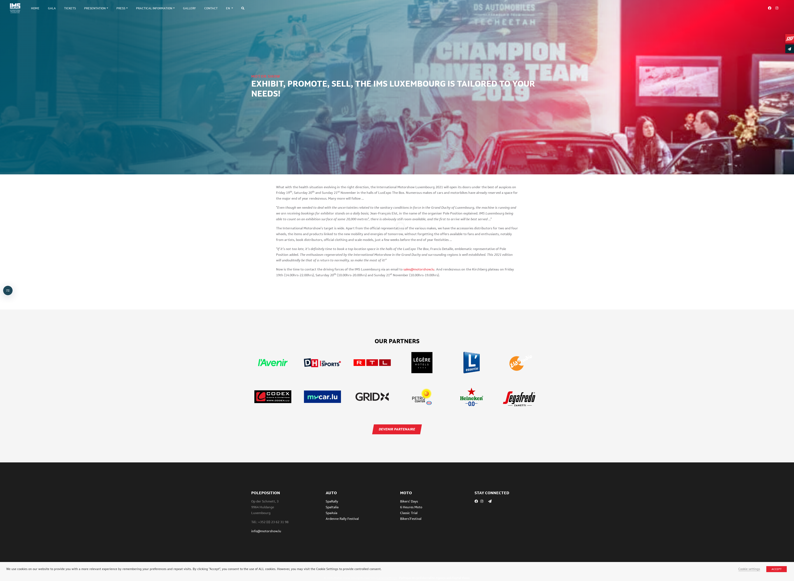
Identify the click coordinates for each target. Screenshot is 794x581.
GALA (52, 8)
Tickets (70, 8)
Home (35, 8)
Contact (211, 8)
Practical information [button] (154, 8)
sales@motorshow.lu (418, 269)
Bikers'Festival (410, 519)
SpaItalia (332, 507)
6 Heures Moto (411, 507)
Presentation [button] (95, 8)
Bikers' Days (409, 501)
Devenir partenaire (396, 429)
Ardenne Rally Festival (342, 519)
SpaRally (332, 501)
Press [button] (120, 8)
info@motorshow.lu (266, 531)
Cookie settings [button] (749, 569)
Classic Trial (408, 513)
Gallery (189, 8)
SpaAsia (331, 513)
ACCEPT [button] (776, 569)
